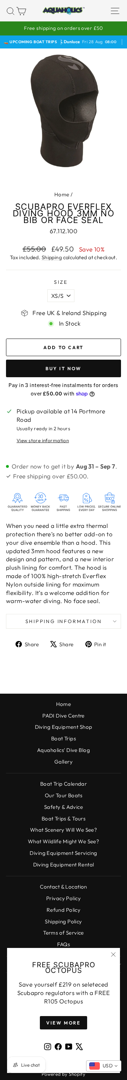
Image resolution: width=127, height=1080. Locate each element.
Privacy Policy (63, 898)
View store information (43, 440)
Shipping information (63, 621)
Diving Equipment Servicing (63, 853)
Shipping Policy (63, 921)
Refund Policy (64, 909)
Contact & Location (63, 886)
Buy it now (63, 368)
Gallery (63, 761)
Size (60, 282)
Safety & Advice (63, 807)
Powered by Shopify (64, 1074)
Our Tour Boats (63, 795)
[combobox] (103, 1066)
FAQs (63, 944)
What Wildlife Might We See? (63, 841)
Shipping (52, 257)
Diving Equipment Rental (63, 864)
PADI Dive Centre (63, 715)
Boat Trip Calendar (63, 783)
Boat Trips (63, 738)
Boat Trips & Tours (64, 818)
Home (61, 194)
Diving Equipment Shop (63, 727)
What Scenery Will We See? (63, 829)
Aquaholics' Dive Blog (63, 750)
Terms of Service (63, 932)
